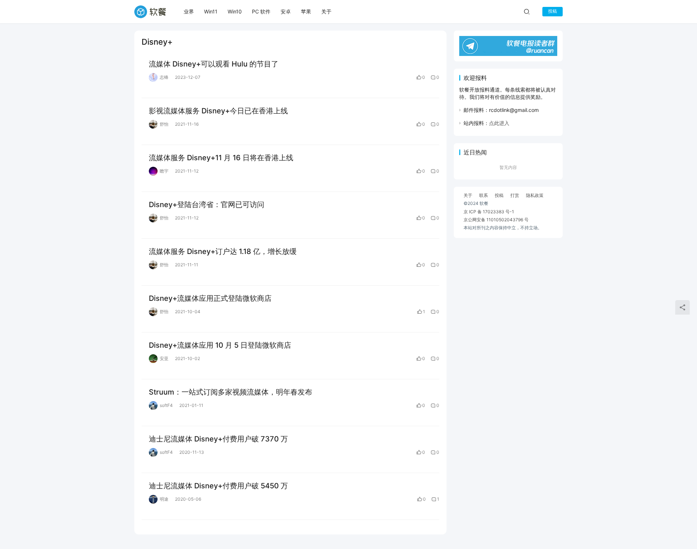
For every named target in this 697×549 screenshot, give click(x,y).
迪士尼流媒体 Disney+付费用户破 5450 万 (218, 485)
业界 (189, 11)
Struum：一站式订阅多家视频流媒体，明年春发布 (230, 392)
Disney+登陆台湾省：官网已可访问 (206, 204)
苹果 (306, 11)
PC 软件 (261, 11)
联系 (483, 195)
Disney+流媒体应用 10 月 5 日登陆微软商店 (220, 345)
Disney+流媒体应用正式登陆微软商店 (210, 298)
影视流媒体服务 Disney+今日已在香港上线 (218, 110)
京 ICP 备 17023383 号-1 (489, 211)
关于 (326, 11)
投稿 (552, 11)
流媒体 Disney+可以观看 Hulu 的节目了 (213, 64)
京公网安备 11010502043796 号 (496, 219)
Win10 (235, 11)
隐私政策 (534, 195)
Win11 (210, 11)
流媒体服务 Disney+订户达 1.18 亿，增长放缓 (223, 251)
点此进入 (499, 123)
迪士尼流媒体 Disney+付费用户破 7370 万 (218, 439)
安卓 (286, 11)
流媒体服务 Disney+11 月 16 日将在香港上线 (221, 157)
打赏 (514, 195)
